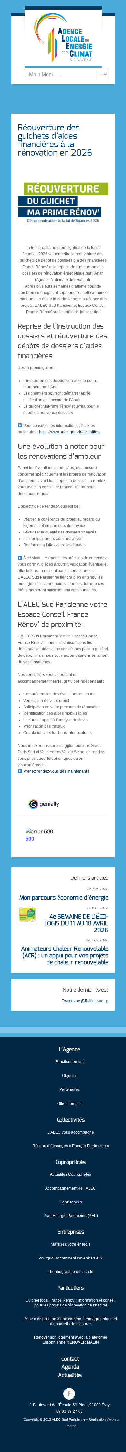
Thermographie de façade (70, 1271)
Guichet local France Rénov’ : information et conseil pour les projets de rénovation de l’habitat (71, 1302)
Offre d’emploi (69, 1103)
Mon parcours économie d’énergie (63, 898)
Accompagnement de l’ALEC (70, 1188)
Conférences (70, 1202)
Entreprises (71, 1232)
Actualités (70, 1375)
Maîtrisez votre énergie (71, 1244)
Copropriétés (71, 1162)
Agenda (70, 1367)
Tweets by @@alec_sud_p (85, 1001)
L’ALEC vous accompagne (70, 1132)
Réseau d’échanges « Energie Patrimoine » (70, 1146)
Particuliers (71, 1288)
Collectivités (71, 1120)
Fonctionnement (69, 1062)
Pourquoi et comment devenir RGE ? (70, 1258)
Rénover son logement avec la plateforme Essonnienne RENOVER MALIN (70, 1339)
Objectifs (69, 1075)
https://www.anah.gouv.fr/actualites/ (69, 432)
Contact (70, 1359)
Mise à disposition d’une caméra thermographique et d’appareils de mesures (71, 1321)
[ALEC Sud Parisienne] (63, 37)
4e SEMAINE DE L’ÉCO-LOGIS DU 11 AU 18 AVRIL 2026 (76, 923)
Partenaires (69, 1089)
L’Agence (69, 1049)
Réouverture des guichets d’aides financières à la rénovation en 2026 (55, 140)
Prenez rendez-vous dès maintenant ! (55, 771)
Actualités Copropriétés (70, 1174)
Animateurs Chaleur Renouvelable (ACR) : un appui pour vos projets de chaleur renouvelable (64, 956)
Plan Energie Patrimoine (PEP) (71, 1215)
